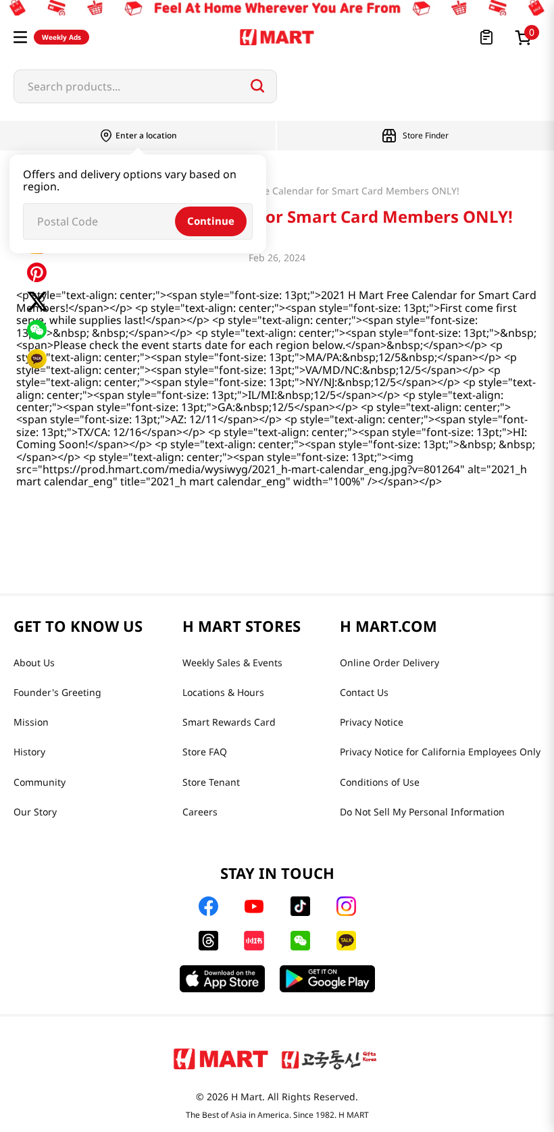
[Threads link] (208, 940)
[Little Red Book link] (253, 940)
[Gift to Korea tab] (329, 1058)
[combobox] (145, 86)
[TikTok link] (300, 906)
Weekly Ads (61, 37)
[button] (20, 37)
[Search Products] (257, 86)
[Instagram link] (346, 906)
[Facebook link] (208, 906)
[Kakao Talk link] (346, 940)
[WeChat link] (300, 940)
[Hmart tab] (221, 1058)
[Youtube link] (254, 906)
